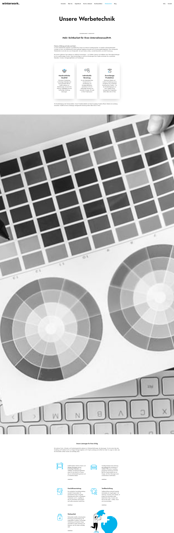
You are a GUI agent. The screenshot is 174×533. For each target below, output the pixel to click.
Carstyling (105, 463)
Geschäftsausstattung (74, 488)
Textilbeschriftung (107, 488)
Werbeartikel (72, 514)
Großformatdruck (73, 463)
